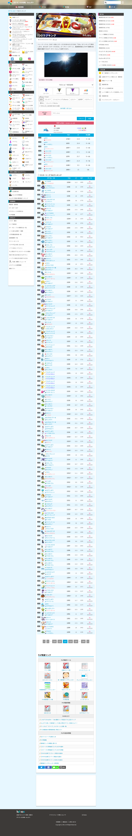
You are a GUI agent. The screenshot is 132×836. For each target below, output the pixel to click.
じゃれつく (49, 201)
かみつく (48, 195)
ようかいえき (50, 513)
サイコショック (50, 306)
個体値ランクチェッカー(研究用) (50, 763)
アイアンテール (50, 204)
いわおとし (49, 186)
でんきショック (50, 327)
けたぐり (48, 208)
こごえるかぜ (50, 183)
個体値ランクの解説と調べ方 (49, 743)
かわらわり (48, 140)
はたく (48, 358)
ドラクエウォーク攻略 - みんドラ (57, 815)
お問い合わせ (72, 822)
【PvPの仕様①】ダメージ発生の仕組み (52, 753)
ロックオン (49, 236)
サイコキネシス (50, 438)
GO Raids (84, 815)
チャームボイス (50, 619)
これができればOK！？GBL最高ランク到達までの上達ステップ (58, 719)
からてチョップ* (50, 308)
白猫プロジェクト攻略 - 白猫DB (24, 815)
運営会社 (65, 822)
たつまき (48, 519)
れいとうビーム (50, 538)
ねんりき (48, 436)
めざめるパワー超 (51, 267)
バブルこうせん (50, 587)
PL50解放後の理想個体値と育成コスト (51, 729)
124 (76, 641)
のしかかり (49, 369)
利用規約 (58, 822)
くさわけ (48, 415)
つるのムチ (49, 363)
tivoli (55, 39)
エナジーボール (50, 279)
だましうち (49, 217)
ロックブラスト (50, 188)
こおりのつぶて (50, 572)
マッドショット (50, 345)
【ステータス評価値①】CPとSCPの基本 (52, 746)
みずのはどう (50, 360)
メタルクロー (50, 336)
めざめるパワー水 (51, 417)
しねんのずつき (50, 199)
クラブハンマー (49, 149)
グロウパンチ (49, 166)
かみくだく (49, 219)
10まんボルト (50, 329)
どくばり (48, 481)
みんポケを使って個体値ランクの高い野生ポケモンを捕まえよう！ (59, 723)
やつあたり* (49, 210)
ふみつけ (48, 197)
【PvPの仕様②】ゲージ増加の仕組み (51, 756)
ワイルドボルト (50, 374)
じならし (48, 397)
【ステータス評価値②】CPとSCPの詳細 (52, 750)
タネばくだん (50, 483)
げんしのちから (50, 274)
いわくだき (48, 151)
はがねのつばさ (50, 517)
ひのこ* (48, 281)
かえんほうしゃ (50, 247)
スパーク (48, 222)
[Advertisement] (66, 789)
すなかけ (48, 227)
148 (83, 641)
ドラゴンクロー (50, 206)
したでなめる (50, 213)
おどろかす (49, 304)
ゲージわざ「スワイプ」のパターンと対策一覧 (54, 726)
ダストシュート (50, 215)
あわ (46, 138)
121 (60, 641)
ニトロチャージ (50, 474)
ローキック (49, 342)
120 (54, 641)
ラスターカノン (50, 392)
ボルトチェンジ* (50, 313)
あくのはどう (50, 292)
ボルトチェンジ (50, 454)
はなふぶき (49, 365)
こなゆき (48, 181)
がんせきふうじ (50, 478)
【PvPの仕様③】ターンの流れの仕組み (52, 760)
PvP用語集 (44, 740)
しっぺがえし (48, 144)
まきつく (48, 442)
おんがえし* (49, 233)
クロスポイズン (50, 297)
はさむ (48, 456)
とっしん (48, 272)
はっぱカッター (50, 608)
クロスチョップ (50, 251)
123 (70, 641)
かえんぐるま (50, 265)
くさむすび (49, 406)
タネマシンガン (50, 581)
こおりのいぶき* (50, 286)
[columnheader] (50, 135)
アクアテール (49, 601)
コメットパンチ (50, 333)
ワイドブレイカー (51, 510)
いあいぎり (49, 595)
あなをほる (49, 347)
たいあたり (49, 254)
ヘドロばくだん (50, 433)
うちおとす (49, 567)
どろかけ (48, 299)
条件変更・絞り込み (66, 108)
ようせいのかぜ (50, 390)
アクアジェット (50, 492)
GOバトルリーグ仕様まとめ (48, 736)
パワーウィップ (50, 515)
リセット (81, 118)
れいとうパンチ (50, 192)
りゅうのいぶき (50, 540)
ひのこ (48, 263)
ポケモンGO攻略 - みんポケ (23, 2)
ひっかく (48, 231)
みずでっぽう (50, 427)
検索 (89, 118)
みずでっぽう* (50, 576)
